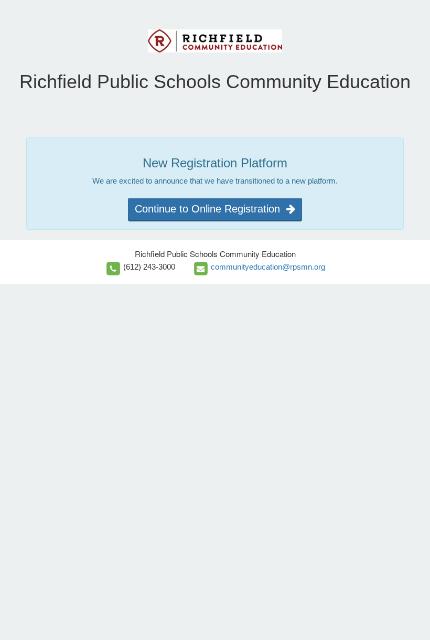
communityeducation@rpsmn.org (268, 266)
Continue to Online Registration (210, 209)
